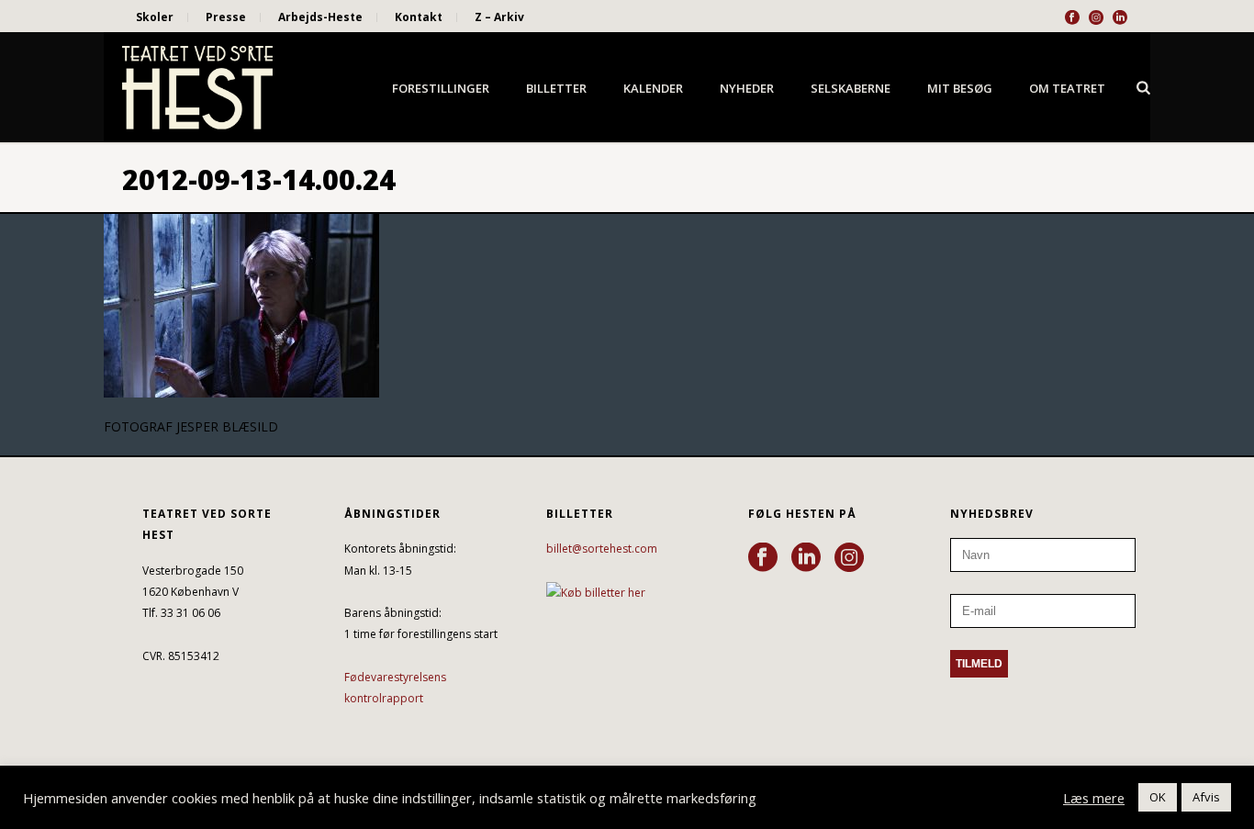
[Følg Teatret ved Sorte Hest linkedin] (806, 558)
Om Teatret (1067, 88)
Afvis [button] (1206, 797)
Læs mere (1094, 798)
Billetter (556, 88)
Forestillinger (440, 88)
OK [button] (1157, 797)
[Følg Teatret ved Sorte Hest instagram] (849, 558)
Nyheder (747, 88)
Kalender (653, 88)
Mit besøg (959, 88)
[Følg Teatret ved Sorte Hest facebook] (763, 558)
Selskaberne (850, 88)
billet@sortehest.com (601, 548)
